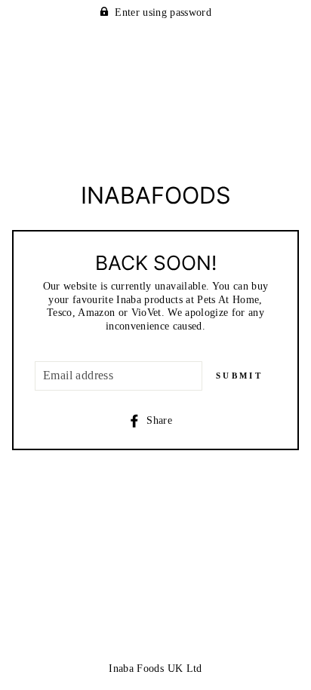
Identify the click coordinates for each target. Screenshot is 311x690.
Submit (239, 375)
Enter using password (163, 12)
